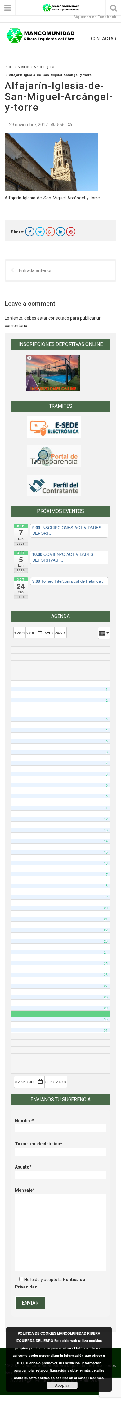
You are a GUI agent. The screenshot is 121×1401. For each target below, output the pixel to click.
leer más (97, 1377)
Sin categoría (44, 67)
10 (106, 796)
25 (106, 963)
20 (106, 907)
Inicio (9, 67)
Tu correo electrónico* (38, 1143)
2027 (59, 632)
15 (106, 852)
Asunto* (23, 1167)
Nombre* (24, 1120)
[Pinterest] (70, 231)
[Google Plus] (50, 231)
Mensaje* (25, 1190)
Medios (23, 67)
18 (106, 885)
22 (106, 930)
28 (106, 996)
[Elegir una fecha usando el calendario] (40, 633)
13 (106, 830)
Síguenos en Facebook (94, 17)
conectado (58, 318)
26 (106, 974)
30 (106, 1019)
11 (106, 807)
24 (106, 952)
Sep (48, 632)
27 (106, 985)
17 (106, 874)
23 (106, 941)
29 (106, 1008)
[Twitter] (40, 231)
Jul (32, 632)
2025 (20, 632)
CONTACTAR (103, 38)
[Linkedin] (60, 231)
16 (106, 863)
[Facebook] (29, 231)
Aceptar (62, 1385)
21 (106, 919)
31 (106, 1030)
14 (106, 841)
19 (106, 896)
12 (106, 818)
